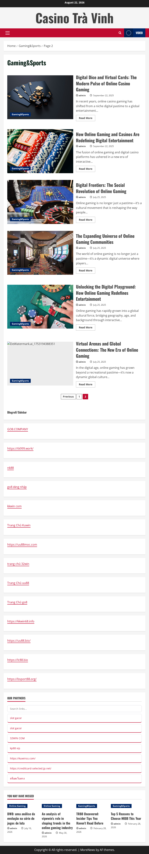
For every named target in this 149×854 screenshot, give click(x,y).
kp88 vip (15, 748)
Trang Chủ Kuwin (19, 525)
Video (139, 33)
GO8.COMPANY (17, 429)
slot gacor (16, 718)
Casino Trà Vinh (74, 17)
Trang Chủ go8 (17, 602)
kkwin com (14, 506)
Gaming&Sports (20, 114)
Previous (68, 396)
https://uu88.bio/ (19, 641)
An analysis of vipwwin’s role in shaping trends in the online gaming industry (57, 820)
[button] (7, 33)
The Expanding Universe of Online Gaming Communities (40, 253)
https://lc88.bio (17, 660)
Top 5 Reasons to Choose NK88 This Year (126, 816)
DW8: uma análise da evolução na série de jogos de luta (21, 818)
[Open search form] (120, 32)
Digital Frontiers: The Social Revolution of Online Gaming (40, 202)
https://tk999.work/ (20, 448)
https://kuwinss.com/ (22, 758)
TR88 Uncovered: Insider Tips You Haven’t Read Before (89, 818)
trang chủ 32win (18, 564)
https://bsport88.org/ (22, 679)
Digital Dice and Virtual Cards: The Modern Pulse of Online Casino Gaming (40, 97)
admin (82, 95)
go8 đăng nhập (17, 487)
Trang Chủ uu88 (18, 583)
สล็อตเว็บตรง (17, 778)
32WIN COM (17, 738)
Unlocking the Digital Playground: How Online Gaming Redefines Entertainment (40, 307)
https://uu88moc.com (22, 545)
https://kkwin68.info (20, 621)
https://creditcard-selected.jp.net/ (30, 768)
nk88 (10, 468)
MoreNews (87, 850)
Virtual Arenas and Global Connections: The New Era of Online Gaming (40, 364)
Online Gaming (17, 805)
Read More (87, 118)
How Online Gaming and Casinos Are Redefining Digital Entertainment (40, 151)
